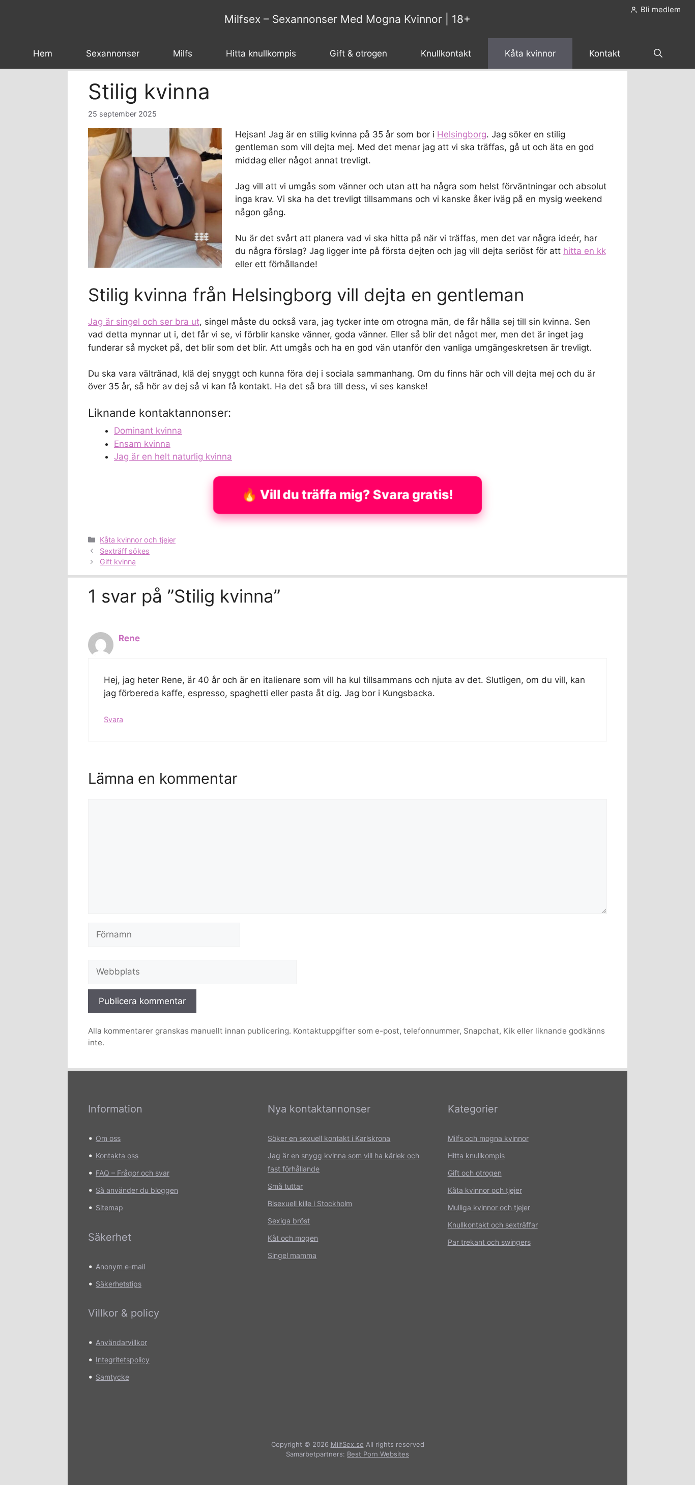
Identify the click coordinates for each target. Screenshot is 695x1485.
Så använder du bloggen (137, 1190)
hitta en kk (584, 251)
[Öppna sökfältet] (658, 53)
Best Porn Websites (378, 1454)
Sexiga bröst (289, 1220)
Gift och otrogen (475, 1172)
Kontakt (604, 53)
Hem (42, 53)
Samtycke (112, 1377)
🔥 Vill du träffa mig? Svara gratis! (347, 495)
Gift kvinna (118, 561)
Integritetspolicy (123, 1359)
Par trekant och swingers (489, 1242)
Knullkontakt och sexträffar (493, 1224)
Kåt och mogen (293, 1238)
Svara (113, 719)
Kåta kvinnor (530, 53)
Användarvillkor (121, 1342)
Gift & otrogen (358, 53)
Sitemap (109, 1207)
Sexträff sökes (125, 551)
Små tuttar (285, 1186)
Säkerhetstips (118, 1283)
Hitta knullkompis (261, 53)
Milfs (182, 53)
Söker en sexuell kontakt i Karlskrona (329, 1138)
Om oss (108, 1138)
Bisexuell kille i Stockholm (310, 1203)
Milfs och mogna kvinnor (488, 1138)
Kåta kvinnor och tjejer (138, 539)
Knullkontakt (446, 53)
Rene (129, 638)
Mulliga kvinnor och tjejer (489, 1207)
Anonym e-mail (120, 1266)
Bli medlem (661, 9)
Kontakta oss (117, 1155)
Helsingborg (461, 134)
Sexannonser (112, 53)
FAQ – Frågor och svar (132, 1172)
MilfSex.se (347, 1444)
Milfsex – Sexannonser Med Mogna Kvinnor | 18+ (347, 19)
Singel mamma (292, 1255)
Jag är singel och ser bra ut (143, 322)
